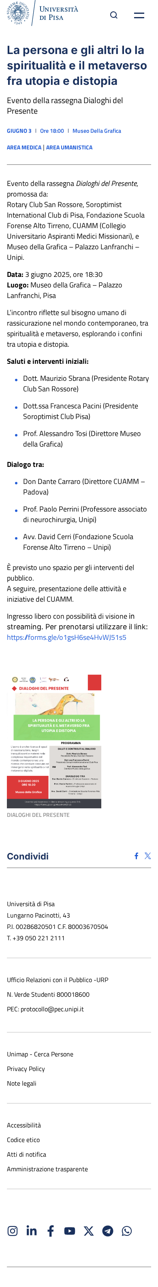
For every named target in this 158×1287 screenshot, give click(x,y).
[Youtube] (69, 1231)
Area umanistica (69, 147)
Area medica (24, 147)
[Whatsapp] (126, 1231)
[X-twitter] (88, 1231)
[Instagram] (12, 1231)
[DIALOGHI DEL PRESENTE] (54, 741)
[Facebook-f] (50, 1231)
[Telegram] (107, 1231)
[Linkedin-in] (31, 1231)
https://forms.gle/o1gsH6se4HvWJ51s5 (66, 637)
